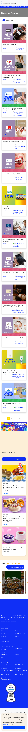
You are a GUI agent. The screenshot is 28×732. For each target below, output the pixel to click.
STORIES (17, 6)
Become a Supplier (5, 641)
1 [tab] (2, 596)
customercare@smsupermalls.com (8, 621)
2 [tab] (4, 596)
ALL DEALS (12, 6)
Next (27, 582)
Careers (2, 639)
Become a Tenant (18, 639)
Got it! (14, 727)
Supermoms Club (4, 664)
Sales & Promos (18, 648)
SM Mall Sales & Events (20, 633)
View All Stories (13, 459)
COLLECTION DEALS (5, 6)
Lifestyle (17, 654)
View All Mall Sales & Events (14, 567)
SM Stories (3, 649)
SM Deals (3, 633)
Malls (2, 630)
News (2, 657)
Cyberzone (17, 636)
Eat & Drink (17, 652)
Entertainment (4, 654)
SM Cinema (3, 636)
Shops (16, 630)
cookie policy (6, 724)
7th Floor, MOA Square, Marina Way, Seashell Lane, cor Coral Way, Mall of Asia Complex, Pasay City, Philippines (13, 617)
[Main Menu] (17, 4)
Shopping (3, 652)
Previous (1, 582)
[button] (8, 4)
